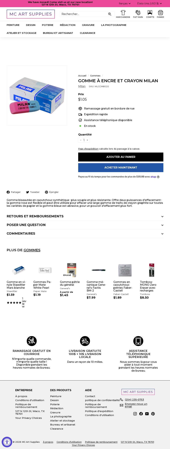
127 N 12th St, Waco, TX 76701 (30, 413)
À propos (21, 396)
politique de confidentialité (102, 400)
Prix (81, 94)
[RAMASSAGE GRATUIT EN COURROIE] (32, 341)
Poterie (47, 25)
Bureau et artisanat (58, 32)
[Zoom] (37, 95)
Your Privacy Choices (28, 417)
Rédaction (67, 25)
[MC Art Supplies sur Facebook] (141, 414)
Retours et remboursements (35, 216)
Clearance (87, 32)
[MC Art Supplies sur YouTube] (147, 414)
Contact (90, 396)
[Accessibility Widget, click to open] (7, 442)
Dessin (30, 25)
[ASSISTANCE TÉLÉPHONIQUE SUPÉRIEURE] (138, 341)
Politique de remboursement (26, 406)
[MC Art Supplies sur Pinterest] (153, 414)
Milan (81, 86)
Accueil (82, 75)
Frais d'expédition (88, 148)
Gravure (88, 25)
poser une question (26, 225)
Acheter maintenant (120, 167)
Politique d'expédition (99, 411)
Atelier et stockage (21, 32)
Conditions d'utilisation (29, 400)
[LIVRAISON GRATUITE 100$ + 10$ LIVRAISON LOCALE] (85, 341)
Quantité (85, 134)
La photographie (113, 25)
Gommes (95, 75)
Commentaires (21, 233)
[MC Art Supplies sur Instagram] (135, 414)
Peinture (13, 25)
